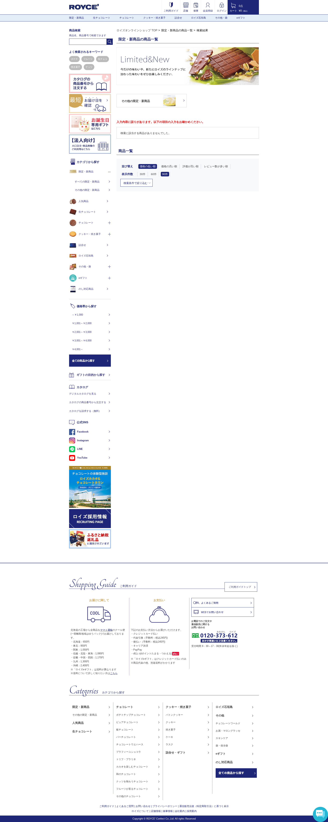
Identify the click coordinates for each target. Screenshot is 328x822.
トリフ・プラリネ (126, 759)
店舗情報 (156, 811)
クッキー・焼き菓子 (154, 17)
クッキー (171, 722)
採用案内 (192, 811)
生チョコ (102, 59)
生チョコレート (101, 17)
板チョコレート (124, 729)
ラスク (169, 744)
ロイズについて (140, 811)
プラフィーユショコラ (128, 751)
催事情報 (168, 811)
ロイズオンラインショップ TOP (137, 30)
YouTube (82, 457)
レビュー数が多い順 (216, 166)
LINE (80, 449)
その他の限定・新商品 (87, 190)
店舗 (185, 10)
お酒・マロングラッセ (228, 730)
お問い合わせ (143, 806)
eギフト (241, 17)
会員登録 (208, 10)
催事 (195, 10)
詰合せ (178, 17)
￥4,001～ (77, 349)
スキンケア (222, 738)
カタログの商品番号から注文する (87, 402)
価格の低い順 (148, 166)
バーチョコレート (126, 737)
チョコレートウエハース (129, 744)
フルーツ (87, 59)
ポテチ (74, 59)
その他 (220, 715)
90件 (165, 174)
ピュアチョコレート (127, 722)
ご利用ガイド (171, 10)
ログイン (222, 10)
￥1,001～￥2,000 (81, 323)
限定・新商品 (76, 17)
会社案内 (180, 811)
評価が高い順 (191, 166)
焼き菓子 (75, 67)
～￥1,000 (77, 314)
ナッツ (89, 67)
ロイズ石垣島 (198, 17)
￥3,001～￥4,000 (81, 340)
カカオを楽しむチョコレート (132, 766)
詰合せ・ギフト (176, 752)
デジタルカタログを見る (82, 393)
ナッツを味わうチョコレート (132, 781)
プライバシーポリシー (165, 806)
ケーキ (169, 737)
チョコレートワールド (228, 723)
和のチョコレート (126, 774)
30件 (142, 174)
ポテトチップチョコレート (131, 714)
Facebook (82, 431)
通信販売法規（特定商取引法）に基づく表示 (204, 806)
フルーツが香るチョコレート (132, 788)
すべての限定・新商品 (87, 181)
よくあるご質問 (125, 806)
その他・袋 (221, 17)
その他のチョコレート (128, 796)
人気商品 (83, 201)
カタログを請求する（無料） (85, 411)
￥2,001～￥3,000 (81, 332)
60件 (154, 174)
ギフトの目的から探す (91, 374)
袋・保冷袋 (222, 745)
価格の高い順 (169, 166)
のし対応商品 (86, 288)
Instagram (83, 440)
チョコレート (126, 17)
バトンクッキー (174, 714)
